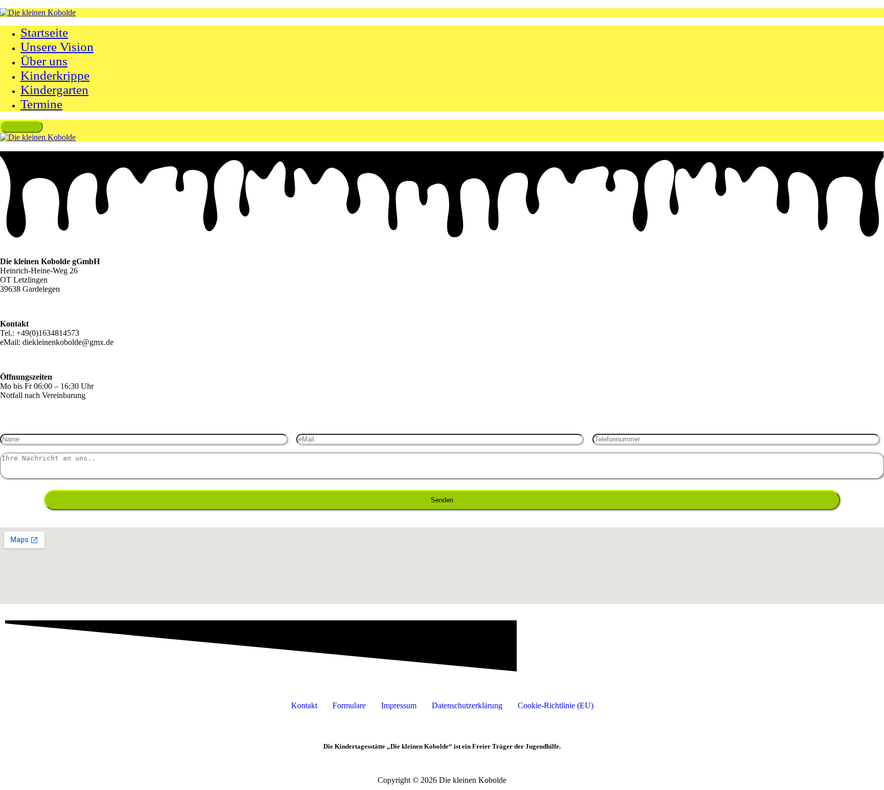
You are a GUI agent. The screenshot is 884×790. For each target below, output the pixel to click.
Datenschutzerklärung (467, 705)
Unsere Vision (57, 47)
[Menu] (21, 127)
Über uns (44, 61)
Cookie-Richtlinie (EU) (555, 705)
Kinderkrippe (55, 75)
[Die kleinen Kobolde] (38, 12)
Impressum (398, 705)
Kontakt (304, 705)
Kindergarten (54, 90)
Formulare (349, 705)
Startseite (44, 32)
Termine (41, 104)
